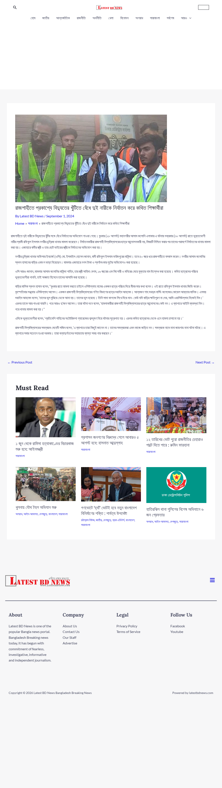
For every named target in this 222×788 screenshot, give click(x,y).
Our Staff (69, 637)
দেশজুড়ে (43, 514)
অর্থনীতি (97, 18)
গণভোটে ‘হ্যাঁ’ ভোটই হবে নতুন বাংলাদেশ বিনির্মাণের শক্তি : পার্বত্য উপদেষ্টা (109, 510)
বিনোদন (124, 18)
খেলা (110, 18)
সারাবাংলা (155, 18)
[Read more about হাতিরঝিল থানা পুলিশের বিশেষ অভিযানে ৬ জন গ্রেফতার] (176, 484)
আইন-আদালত (31, 514)
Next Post (205, 362)
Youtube (176, 631)
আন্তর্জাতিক (63, 18)
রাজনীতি (81, 18)
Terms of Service (128, 631)
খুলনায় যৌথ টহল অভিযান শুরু (36, 507)
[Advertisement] (111, 53)
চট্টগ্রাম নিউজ (88, 520)
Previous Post (19, 362)
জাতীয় (45, 18)
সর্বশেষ (170, 18)
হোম (33, 18)
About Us (70, 626)
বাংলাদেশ (53, 514)
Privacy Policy (126, 626)
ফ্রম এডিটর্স (118, 520)
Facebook (177, 626)
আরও (184, 18)
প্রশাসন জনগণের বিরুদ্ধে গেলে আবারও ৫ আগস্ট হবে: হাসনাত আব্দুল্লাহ (110, 439)
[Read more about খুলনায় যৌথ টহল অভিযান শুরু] (46, 483)
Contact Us (71, 631)
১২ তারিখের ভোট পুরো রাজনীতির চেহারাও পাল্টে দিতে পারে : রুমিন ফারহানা (174, 442)
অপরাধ (139, 18)
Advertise (70, 643)
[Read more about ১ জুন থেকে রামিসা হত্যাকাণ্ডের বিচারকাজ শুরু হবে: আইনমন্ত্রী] (46, 417)
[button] (15, 7)
